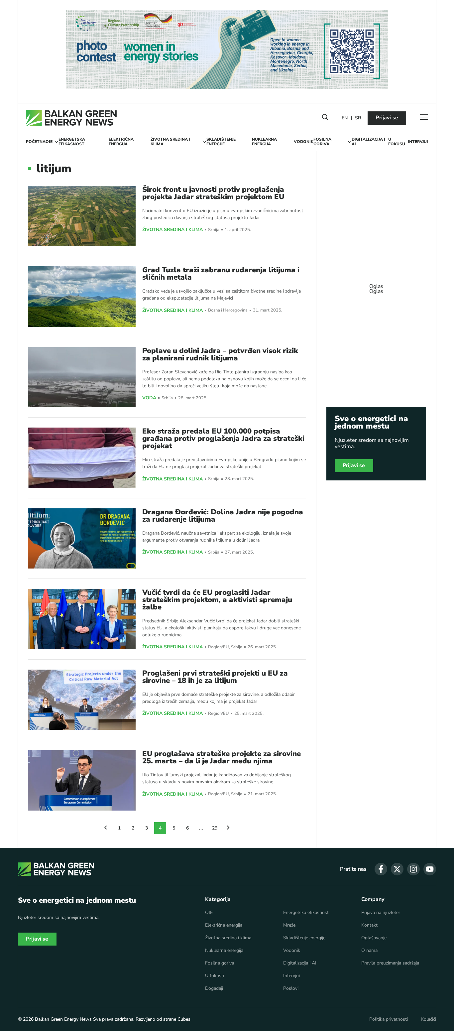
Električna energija (121, 142)
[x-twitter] (397, 869)
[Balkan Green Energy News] (71, 118)
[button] (325, 118)
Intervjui (418, 141)
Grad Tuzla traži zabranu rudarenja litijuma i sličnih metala (220, 273)
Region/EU (218, 647)
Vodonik (303, 141)
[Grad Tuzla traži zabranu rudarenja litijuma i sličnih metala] (82, 296)
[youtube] (429, 869)
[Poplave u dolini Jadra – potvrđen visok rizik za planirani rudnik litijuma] (82, 377)
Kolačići (428, 1019)
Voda (149, 398)
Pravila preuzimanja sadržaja (390, 963)
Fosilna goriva (322, 142)
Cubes (183, 1019)
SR (358, 118)
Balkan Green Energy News (63, 1019)
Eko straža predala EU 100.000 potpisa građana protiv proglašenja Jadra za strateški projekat (223, 439)
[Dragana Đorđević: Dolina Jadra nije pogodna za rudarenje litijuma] (82, 538)
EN (345, 118)
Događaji (214, 988)
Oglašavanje (374, 938)
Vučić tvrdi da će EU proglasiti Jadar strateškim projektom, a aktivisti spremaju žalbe (217, 600)
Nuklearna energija (264, 142)
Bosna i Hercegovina (228, 310)
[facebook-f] (381, 869)
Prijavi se (387, 117)
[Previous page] (105, 828)
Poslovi (290, 988)
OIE (49, 141)
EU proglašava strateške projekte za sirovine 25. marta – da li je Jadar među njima (221, 757)
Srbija (213, 230)
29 (214, 828)
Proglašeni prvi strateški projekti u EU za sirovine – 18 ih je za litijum (215, 677)
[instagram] (413, 869)
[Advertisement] (376, 285)
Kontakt (369, 925)
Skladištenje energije (221, 142)
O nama (369, 950)
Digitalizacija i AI (368, 142)
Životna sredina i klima (170, 142)
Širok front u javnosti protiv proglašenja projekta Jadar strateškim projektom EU (213, 193)
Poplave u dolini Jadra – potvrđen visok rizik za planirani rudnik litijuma (220, 354)
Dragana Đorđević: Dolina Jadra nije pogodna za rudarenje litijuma (222, 515)
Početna (36, 141)
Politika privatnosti (388, 1019)
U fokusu (396, 142)
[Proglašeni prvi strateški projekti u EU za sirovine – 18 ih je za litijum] (82, 700)
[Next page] (228, 828)
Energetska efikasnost (71, 142)
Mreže (289, 925)
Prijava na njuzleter (380, 912)
